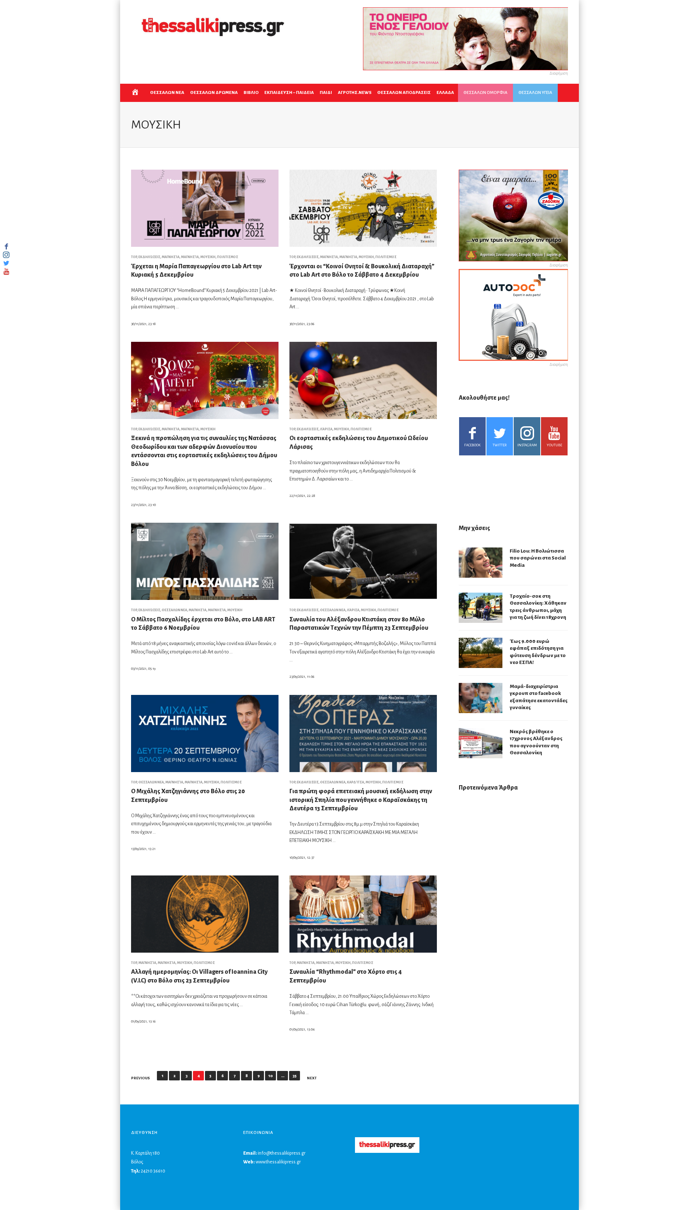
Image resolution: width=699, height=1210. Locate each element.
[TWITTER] (6, 263)
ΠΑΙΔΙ (326, 92)
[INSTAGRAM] (6, 255)
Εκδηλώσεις (149, 257)
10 (270, 1075)
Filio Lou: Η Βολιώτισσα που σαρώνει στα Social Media (538, 558)
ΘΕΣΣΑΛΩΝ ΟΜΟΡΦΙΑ (485, 92)
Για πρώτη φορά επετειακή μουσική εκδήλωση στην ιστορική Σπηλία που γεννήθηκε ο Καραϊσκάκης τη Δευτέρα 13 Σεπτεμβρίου (360, 800)
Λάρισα (326, 429)
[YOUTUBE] (6, 272)
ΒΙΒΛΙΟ (251, 92)
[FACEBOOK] (6, 246)
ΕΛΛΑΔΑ (445, 92)
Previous (140, 1078)
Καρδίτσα (355, 782)
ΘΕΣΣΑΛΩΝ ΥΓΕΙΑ (535, 92)
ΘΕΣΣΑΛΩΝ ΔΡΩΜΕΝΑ (214, 92)
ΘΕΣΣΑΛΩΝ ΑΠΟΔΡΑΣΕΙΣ (404, 92)
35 (295, 1075)
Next (312, 1078)
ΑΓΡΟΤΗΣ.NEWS (354, 92)
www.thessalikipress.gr (278, 1161)
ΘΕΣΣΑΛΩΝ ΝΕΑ (167, 92)
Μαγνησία (170, 257)
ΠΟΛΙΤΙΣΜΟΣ (227, 257)
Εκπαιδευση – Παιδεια (289, 92)
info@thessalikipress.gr (281, 1153)
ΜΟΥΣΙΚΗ (208, 257)
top (134, 257)
